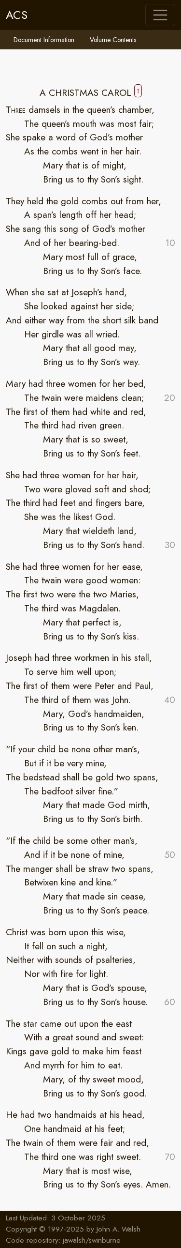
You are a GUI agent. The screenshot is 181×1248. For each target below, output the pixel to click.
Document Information (44, 40)
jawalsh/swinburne (92, 1240)
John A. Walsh (118, 1229)
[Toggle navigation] (160, 15)
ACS (17, 14)
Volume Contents (113, 40)
